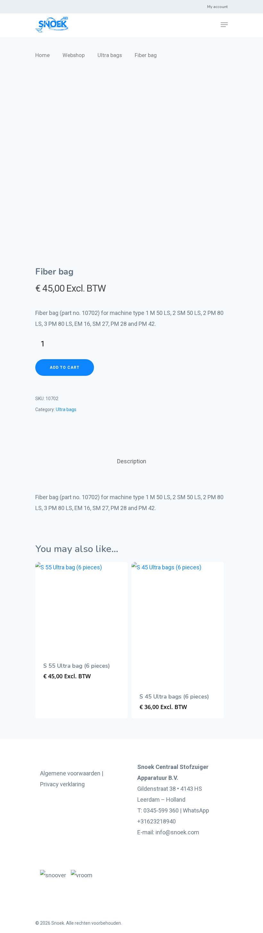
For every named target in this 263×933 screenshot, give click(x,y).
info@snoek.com (177, 832)
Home (42, 55)
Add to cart (65, 367)
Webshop (74, 55)
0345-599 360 (161, 810)
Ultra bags (110, 55)
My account (217, 6)
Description (131, 461)
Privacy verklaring (62, 784)
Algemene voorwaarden (70, 773)
